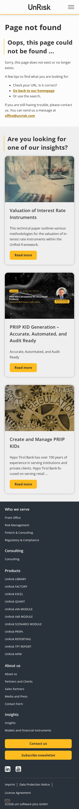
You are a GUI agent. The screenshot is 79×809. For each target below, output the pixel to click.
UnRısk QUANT (15, 601)
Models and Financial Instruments (28, 730)
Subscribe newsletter (38, 755)
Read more (23, 255)
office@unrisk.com (20, 116)
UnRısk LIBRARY (15, 579)
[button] (7, 801)
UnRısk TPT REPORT (18, 646)
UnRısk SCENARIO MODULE (23, 624)
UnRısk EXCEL (14, 594)
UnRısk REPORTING (18, 639)
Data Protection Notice (34, 784)
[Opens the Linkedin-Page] (8, 769)
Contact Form (14, 704)
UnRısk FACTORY (16, 586)
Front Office (13, 518)
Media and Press (16, 696)
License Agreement (18, 793)
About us (11, 674)
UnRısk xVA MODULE (19, 609)
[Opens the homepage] (39, 7)
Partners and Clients (19, 681)
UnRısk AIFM (13, 654)
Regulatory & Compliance (22, 540)
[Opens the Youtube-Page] (18, 769)
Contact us (38, 743)
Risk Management (17, 525)
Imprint (10, 784)
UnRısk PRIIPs (14, 631)
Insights (10, 723)
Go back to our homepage (33, 90)
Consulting (12, 559)
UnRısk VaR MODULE (19, 617)
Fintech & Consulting (19, 532)
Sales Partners (14, 689)
